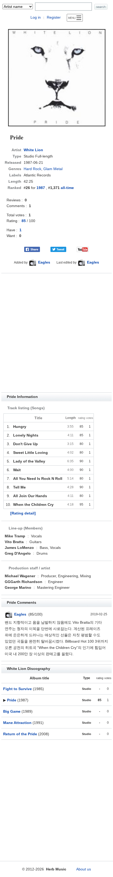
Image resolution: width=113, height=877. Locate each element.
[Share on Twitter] (58, 249)
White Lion (33, 150)
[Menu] (75, 18)
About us (83, 869)
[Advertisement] (56, 332)
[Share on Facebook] (32, 249)
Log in (35, 17)
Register (54, 17)
